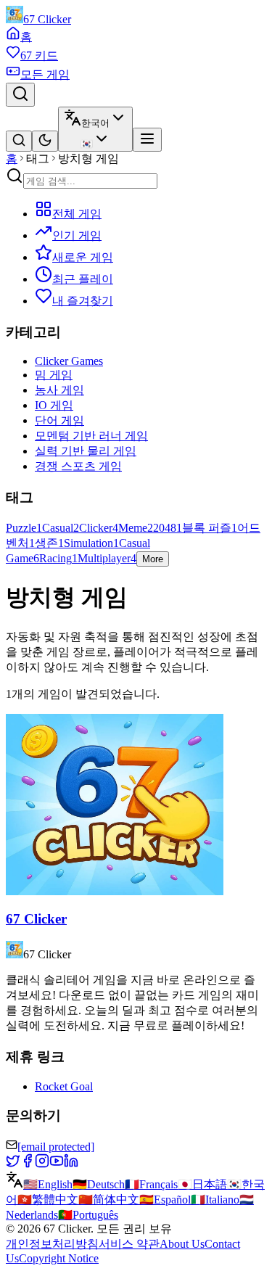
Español (165, 1199)
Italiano (215, 1199)
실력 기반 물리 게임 (85, 451)
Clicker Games (69, 361)
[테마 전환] (45, 141)
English (48, 1184)
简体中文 (108, 1199)
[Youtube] (56, 1164)
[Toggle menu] (147, 140)
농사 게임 (59, 390)
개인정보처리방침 (52, 1244)
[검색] (20, 95)
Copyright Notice (59, 1258)
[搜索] (19, 141)
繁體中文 (47, 1199)
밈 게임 (54, 375)
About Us (182, 1244)
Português (88, 1215)
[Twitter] (13, 1164)
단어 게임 (59, 420)
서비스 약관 (129, 1244)
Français (151, 1184)
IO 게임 (54, 405)
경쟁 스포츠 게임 (78, 466)
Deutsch (99, 1184)
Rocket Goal (64, 1086)
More (152, 559)
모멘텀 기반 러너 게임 (91, 435)
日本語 (202, 1184)
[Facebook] (27, 1164)
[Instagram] (42, 1164)
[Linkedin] (71, 1164)
